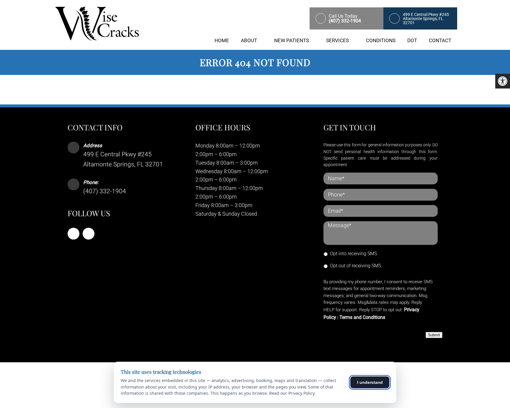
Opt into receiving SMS (353, 253)
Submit (434, 335)
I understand (370, 382)
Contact (440, 40)
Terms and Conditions (362, 317)
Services (337, 40)
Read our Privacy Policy (291, 393)
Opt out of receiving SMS (355, 265)
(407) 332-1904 (104, 191)
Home (222, 40)
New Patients (291, 40)
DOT (412, 40)
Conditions (380, 40)
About (249, 40)
